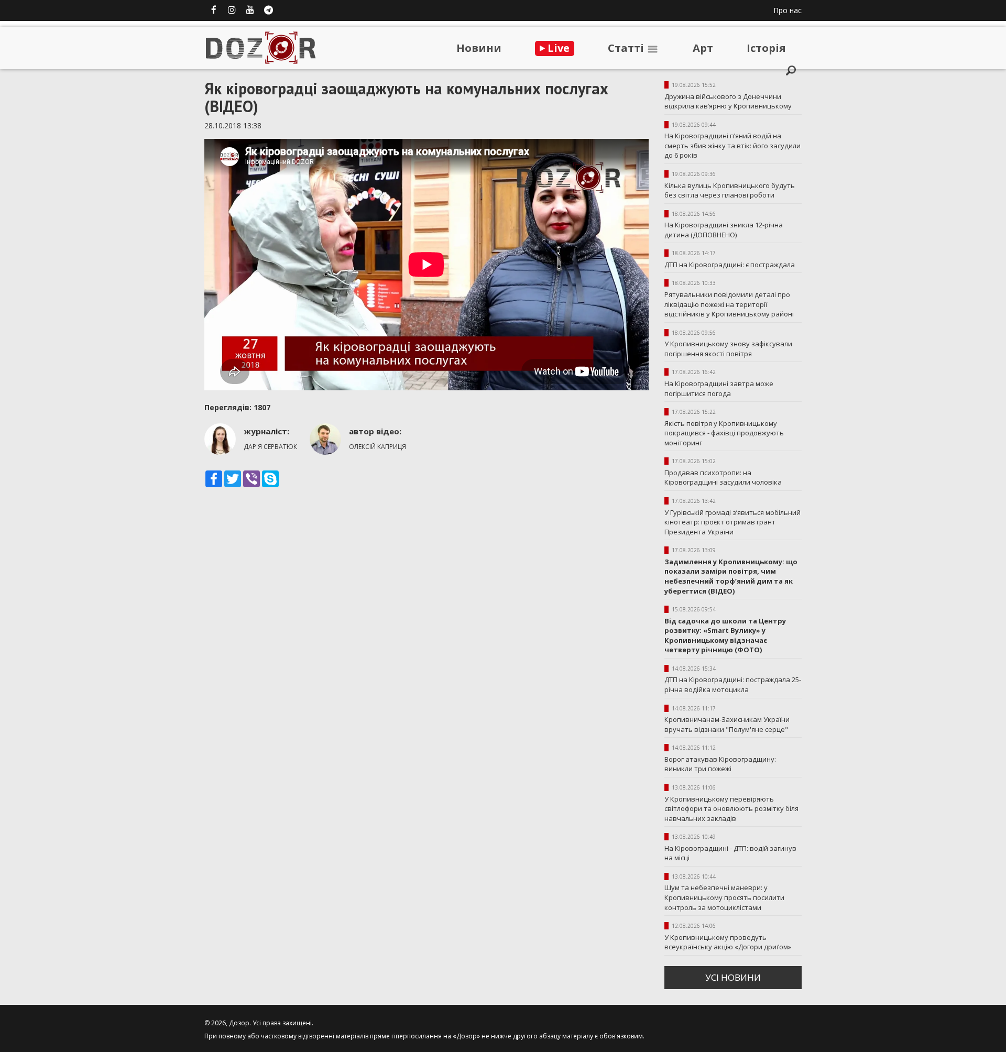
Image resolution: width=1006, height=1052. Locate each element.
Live (557, 48)
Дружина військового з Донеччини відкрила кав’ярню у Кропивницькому (728, 101)
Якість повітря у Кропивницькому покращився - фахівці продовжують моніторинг (724, 433)
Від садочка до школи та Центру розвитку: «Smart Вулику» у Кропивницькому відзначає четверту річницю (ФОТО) (725, 635)
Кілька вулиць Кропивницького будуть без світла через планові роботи (729, 190)
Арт (703, 48)
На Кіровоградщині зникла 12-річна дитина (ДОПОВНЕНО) (723, 229)
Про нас (787, 10)
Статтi (627, 48)
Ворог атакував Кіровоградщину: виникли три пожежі (720, 764)
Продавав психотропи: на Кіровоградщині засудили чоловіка (723, 477)
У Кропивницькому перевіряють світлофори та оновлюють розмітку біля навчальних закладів (731, 808)
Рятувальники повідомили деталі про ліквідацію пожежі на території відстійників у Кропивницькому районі (729, 304)
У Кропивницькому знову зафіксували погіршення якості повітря (728, 348)
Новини (478, 48)
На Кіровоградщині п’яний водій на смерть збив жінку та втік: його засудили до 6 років (732, 145)
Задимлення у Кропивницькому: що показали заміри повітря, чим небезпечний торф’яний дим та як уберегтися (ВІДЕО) (730, 576)
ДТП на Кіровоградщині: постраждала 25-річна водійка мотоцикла (732, 684)
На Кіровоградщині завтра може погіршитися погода (718, 388)
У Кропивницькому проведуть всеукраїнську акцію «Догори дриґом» (727, 942)
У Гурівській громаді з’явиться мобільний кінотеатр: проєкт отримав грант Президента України (732, 522)
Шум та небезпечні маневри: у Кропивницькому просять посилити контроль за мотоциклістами (724, 897)
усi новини (733, 977)
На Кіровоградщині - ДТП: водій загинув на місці (730, 853)
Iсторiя (766, 48)
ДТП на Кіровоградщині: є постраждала (729, 264)
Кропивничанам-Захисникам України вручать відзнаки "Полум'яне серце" (727, 724)
